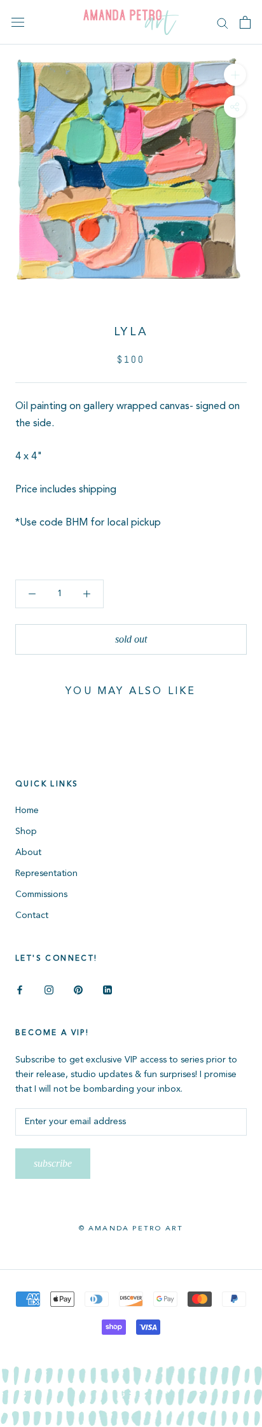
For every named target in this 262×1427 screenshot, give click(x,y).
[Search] (222, 22)
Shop (26, 831)
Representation (46, 873)
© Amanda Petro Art (131, 1228)
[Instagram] (49, 989)
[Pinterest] (78, 989)
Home (27, 810)
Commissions (41, 894)
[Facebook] (19, 989)
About (28, 852)
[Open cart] (245, 22)
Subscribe (53, 1163)
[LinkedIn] (107, 989)
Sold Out (131, 639)
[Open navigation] (17, 22)
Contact (31, 915)
